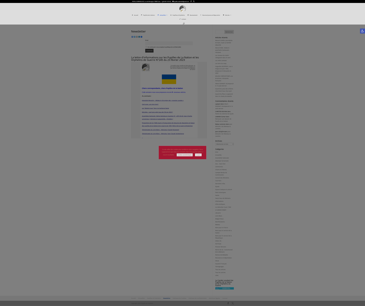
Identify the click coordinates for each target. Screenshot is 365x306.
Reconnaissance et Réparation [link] (211, 15)
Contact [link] (183, 19)
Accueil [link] (136, 15)
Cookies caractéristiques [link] (185, 155)
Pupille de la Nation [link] (149, 15)
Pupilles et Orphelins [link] (179, 15)
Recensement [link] (193, 15)
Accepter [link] (198, 155)
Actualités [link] (163, 15)
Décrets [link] (227, 15)
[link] (362, 31)
